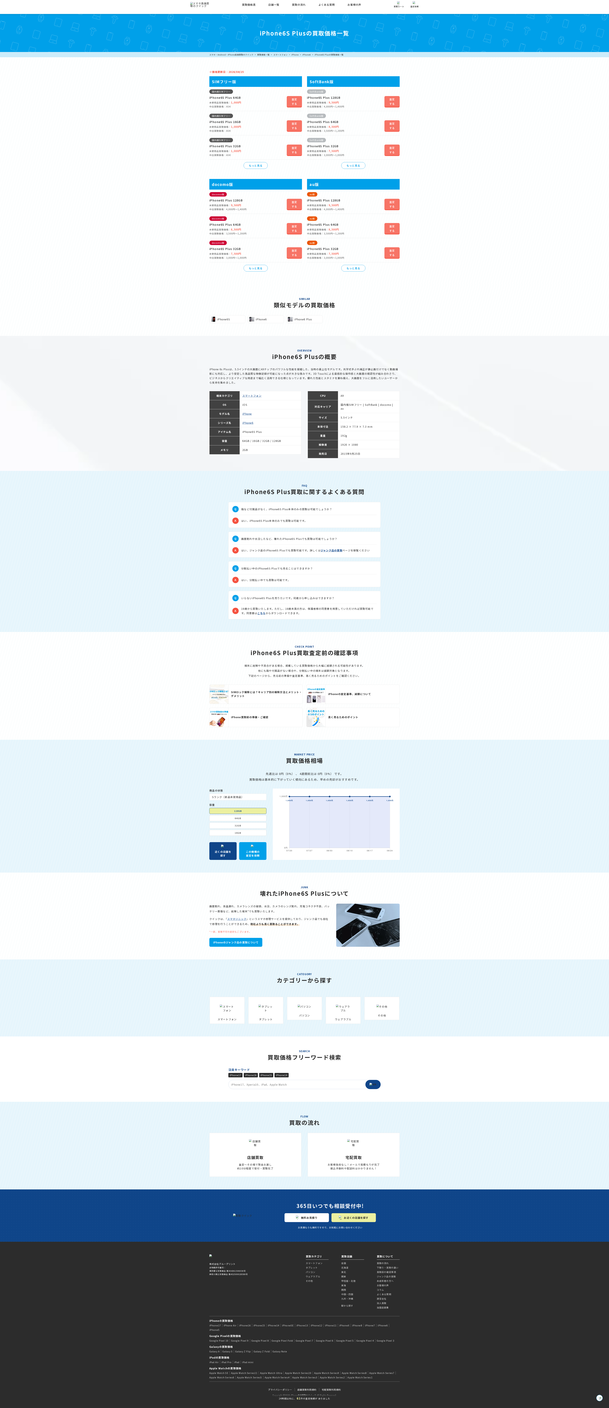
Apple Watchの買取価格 (225, 1368)
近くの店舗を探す (223, 853)
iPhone (295, 54)
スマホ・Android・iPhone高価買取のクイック (231, 54)
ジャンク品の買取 (331, 550)
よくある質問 (326, 4)
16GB (238, 832)
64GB (238, 818)
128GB (238, 810)
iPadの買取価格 (219, 1357)
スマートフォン (280, 54)
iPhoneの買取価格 (221, 1321)
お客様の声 (354, 4)
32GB (238, 825)
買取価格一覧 (263, 54)
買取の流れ (299, 4)
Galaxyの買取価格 (221, 1347)
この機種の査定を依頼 (253, 853)
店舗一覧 (273, 4)
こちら (261, 613)
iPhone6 (306, 54)
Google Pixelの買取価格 (225, 1336)
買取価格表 (249, 4)
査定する (294, 101)
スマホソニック (236, 919)
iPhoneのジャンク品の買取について (236, 942)
